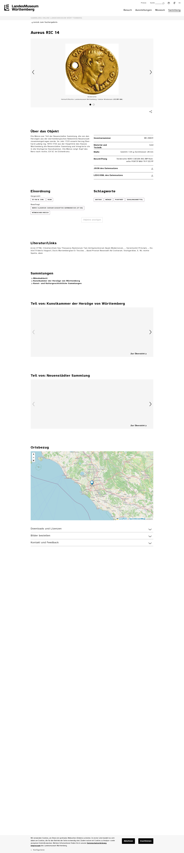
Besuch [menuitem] (128, 10)
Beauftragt (35, 204)
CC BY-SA (118, 99)
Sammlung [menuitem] (174, 10)
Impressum (35, 846)
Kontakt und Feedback (45, 542)
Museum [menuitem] (160, 10)
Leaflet (122, 519)
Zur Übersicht (138, 354)
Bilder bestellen (40, 535)
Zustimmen (146, 841)
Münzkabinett (40, 278)
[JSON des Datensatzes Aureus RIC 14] (152, 168)
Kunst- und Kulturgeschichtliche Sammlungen (57, 283)
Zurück (33, 72)
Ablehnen (128, 841)
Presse (143, 3)
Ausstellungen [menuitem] (143, 10)
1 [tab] (91, 105)
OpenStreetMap (137, 519)
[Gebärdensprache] (174, 3)
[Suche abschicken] (163, 3)
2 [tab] (94, 105)
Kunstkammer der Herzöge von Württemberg (56, 281)
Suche (152, 3)
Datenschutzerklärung (96, 843)
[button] (92, 483)
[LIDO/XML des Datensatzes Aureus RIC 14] (152, 175)
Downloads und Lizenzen (46, 528)
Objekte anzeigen (92, 220)
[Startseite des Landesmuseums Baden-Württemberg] (21, 9)
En (180, 3)
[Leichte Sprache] (169, 3)
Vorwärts (150, 72)
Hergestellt (35, 196)
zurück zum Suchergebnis (45, 22)
